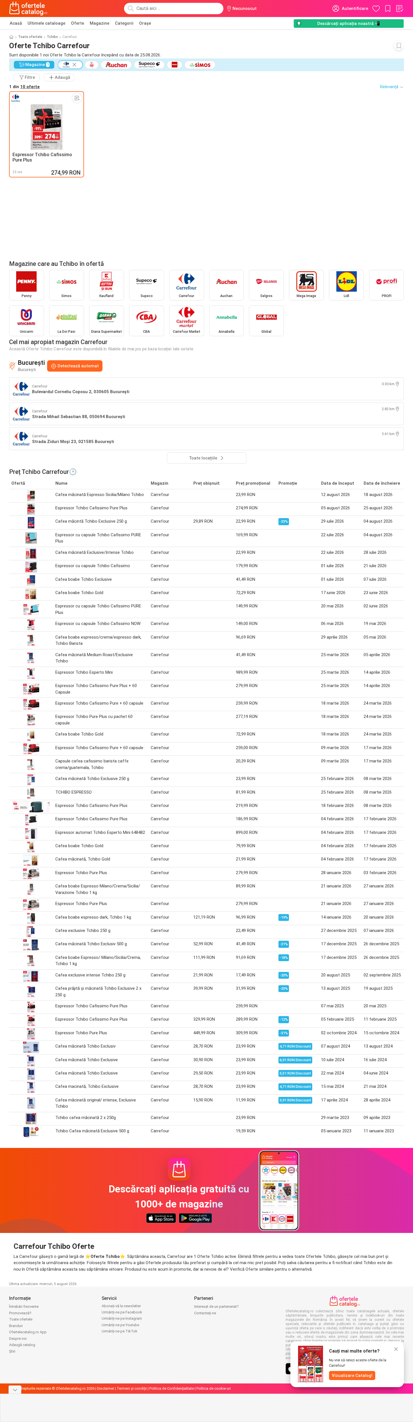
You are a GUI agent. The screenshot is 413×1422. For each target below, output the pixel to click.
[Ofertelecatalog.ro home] (28, 8)
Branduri (16, 1326)
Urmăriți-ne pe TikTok (119, 1331)
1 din (24, 86)
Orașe (145, 23)
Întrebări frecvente (24, 1306)
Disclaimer (105, 1388)
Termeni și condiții (132, 1388)
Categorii (124, 23)
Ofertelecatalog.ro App (28, 1332)
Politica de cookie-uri (213, 1388)
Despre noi (18, 1338)
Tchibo (52, 37)
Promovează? (20, 1313)
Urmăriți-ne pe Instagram (122, 1318)
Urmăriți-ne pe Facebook (122, 1312)
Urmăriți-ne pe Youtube (120, 1325)
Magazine (99, 23)
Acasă (16, 23)
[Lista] (399, 8)
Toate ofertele (30, 37)
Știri (12, 1351)
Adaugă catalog (22, 1345)
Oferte (77, 23)
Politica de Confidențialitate (171, 1388)
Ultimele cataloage (46, 23)
